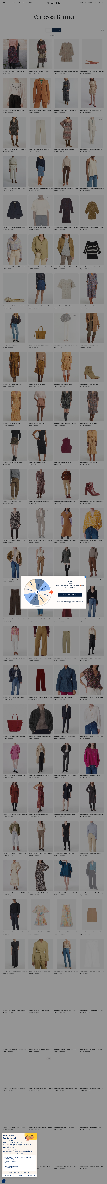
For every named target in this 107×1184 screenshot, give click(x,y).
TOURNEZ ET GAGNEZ (70, 595)
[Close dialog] (85, 577)
